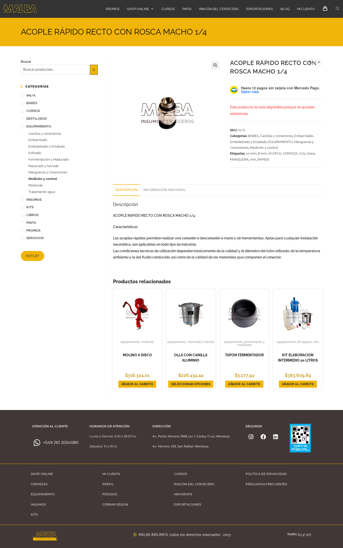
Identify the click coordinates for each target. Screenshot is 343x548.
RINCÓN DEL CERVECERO (219, 9)
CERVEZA (290, 153)
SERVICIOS (35, 238)
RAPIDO (263, 159)
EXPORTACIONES (259, 9)
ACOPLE (274, 153)
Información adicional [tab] (164, 190)
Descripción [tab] (127, 190)
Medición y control (264, 148)
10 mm (251, 153)
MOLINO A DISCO (137, 355)
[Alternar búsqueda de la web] (337, 9)
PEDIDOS (109, 494)
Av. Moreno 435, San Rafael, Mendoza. (180, 446)
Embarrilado (303, 136)
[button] (215, 65)
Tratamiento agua (41, 192)
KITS (316, 342)
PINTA (187, 9)
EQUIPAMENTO (43, 494)
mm (253, 159)
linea (311, 153)
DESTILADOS (36, 118)
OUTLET (32, 256)
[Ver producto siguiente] (318, 62)
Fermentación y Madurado (251, 343)
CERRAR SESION (115, 504)
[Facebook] (263, 436)
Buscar (26, 61)
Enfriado (34, 153)
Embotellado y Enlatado (248, 142)
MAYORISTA (183, 494)
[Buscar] (94, 70)
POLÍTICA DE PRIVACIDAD (266, 474)
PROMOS (113, 9)
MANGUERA (239, 159)
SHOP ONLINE (138, 9)
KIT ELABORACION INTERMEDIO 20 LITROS (298, 357)
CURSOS (168, 9)
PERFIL (108, 484)
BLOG (285, 9)
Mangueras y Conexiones (47, 172)
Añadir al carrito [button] (137, 384)
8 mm (262, 153)
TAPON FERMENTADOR (244, 355)
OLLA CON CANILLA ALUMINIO (190, 357)
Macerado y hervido (201, 342)
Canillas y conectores (276, 136)
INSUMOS (34, 199)
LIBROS (32, 215)
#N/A (30, 95)
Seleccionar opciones (190, 384)
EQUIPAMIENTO (280, 142)
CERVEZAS (39, 484)
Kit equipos (304, 342)
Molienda (147, 342)
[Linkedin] (275, 436)
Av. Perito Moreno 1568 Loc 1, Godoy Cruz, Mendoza (191, 436)
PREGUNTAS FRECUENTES (266, 484)
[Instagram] (251, 436)
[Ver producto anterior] (310, 62)
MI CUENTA (306, 9)
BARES (253, 136)
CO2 (302, 153)
